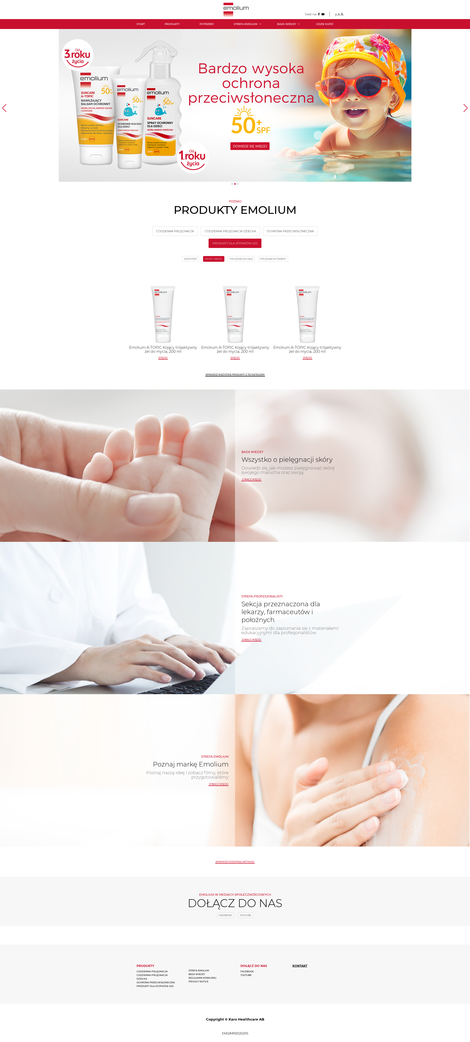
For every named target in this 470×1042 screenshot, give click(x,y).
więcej (162, 357)
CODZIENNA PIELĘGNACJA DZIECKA (230, 231)
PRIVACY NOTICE (198, 981)
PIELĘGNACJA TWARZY (273, 259)
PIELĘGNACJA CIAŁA (241, 259)
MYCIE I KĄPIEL (213, 259)
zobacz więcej (251, 479)
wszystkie (190, 259)
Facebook (225, 915)
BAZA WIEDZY (197, 974)
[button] (232, 184)
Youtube (245, 915)
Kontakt (299, 966)
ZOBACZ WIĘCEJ (251, 639)
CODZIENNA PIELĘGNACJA (175, 231)
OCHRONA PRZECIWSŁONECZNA (290, 231)
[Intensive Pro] (235, 105)
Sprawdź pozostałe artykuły (235, 861)
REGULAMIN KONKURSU (202, 977)
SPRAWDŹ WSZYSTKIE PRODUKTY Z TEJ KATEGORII (235, 374)
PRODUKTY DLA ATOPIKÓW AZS (235, 243)
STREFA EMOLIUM (199, 970)
